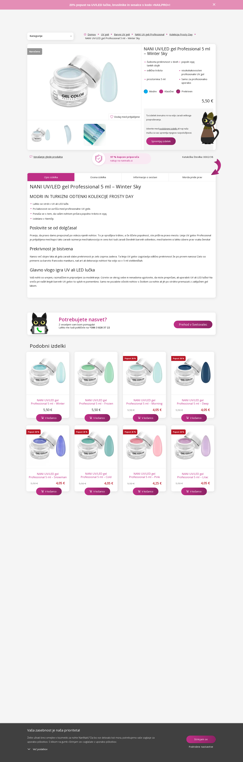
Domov (92, 34)
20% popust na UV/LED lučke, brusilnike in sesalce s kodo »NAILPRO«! (120, 5)
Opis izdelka (51, 177)
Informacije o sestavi (145, 177)
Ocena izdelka (98, 177)
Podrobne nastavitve (201, 746)
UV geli (105, 34)
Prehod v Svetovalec (193, 324)
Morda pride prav (192, 177)
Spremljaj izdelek (161, 141)
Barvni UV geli (122, 34)
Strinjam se (201, 739)
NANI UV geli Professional (149, 34)
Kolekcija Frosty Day (181, 34)
